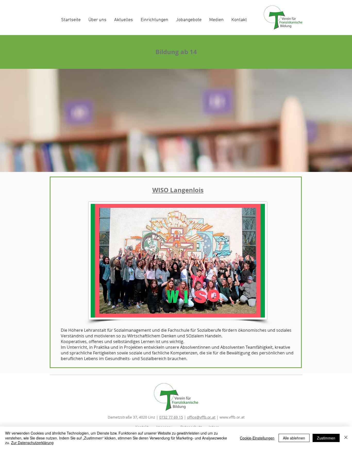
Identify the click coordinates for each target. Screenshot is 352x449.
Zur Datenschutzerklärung (32, 442)
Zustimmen (326, 437)
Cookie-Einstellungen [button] (257, 437)
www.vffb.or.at (232, 417)
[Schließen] (346, 438)
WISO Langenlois (178, 190)
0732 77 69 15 (171, 417)
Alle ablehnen (294, 437)
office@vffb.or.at (201, 417)
